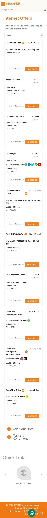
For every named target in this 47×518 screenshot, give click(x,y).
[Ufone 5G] (20, 5)
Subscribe (32, 69)
